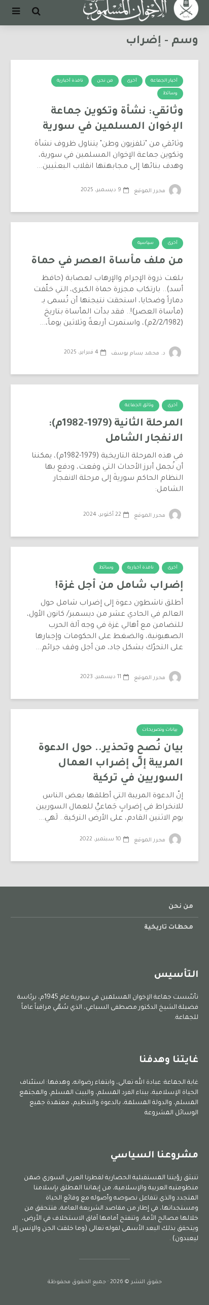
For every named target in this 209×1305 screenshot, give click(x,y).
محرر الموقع (150, 191)
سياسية (145, 243)
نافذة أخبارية (70, 81)
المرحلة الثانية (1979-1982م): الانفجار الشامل (116, 431)
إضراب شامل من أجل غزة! (119, 586)
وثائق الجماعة (139, 405)
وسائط (170, 93)
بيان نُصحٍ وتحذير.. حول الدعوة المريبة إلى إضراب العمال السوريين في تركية (110, 764)
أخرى (132, 81)
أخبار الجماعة (164, 81)
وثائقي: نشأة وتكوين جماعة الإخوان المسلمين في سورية (113, 120)
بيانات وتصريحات (160, 730)
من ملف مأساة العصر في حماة (107, 261)
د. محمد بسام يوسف (139, 353)
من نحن (105, 81)
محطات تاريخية (168, 927)
